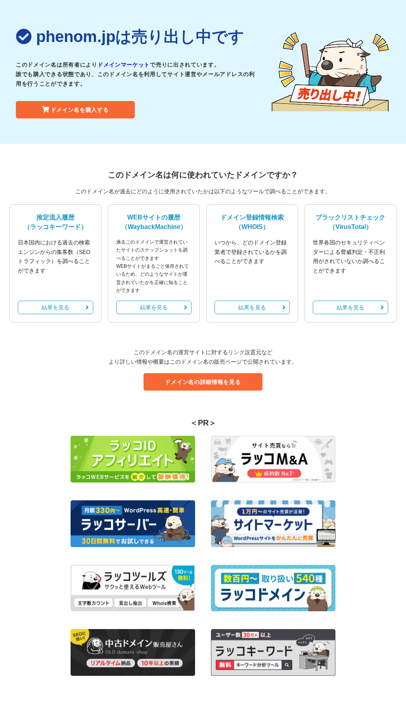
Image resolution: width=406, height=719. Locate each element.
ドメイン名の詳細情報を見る (203, 382)
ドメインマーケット (124, 64)
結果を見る (55, 307)
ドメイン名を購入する (80, 110)
